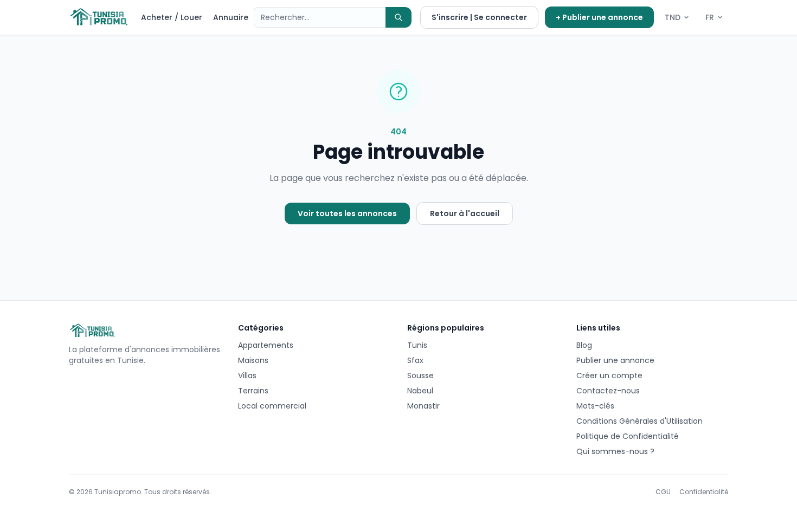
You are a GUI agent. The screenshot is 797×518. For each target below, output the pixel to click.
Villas (247, 375)
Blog (584, 345)
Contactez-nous (608, 390)
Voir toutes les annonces (347, 213)
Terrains (253, 390)
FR (709, 17)
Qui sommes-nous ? (615, 451)
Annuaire (230, 17)
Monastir (423, 405)
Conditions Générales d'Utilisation (639, 421)
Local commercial (272, 405)
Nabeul (420, 390)
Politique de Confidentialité (627, 436)
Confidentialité (703, 492)
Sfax (415, 360)
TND (672, 17)
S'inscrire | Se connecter (479, 17)
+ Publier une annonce (599, 17)
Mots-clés (595, 405)
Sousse (420, 375)
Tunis (417, 345)
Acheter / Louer (171, 17)
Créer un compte (609, 375)
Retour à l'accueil (464, 213)
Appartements (265, 345)
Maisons (253, 360)
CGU (663, 492)
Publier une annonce (615, 360)
